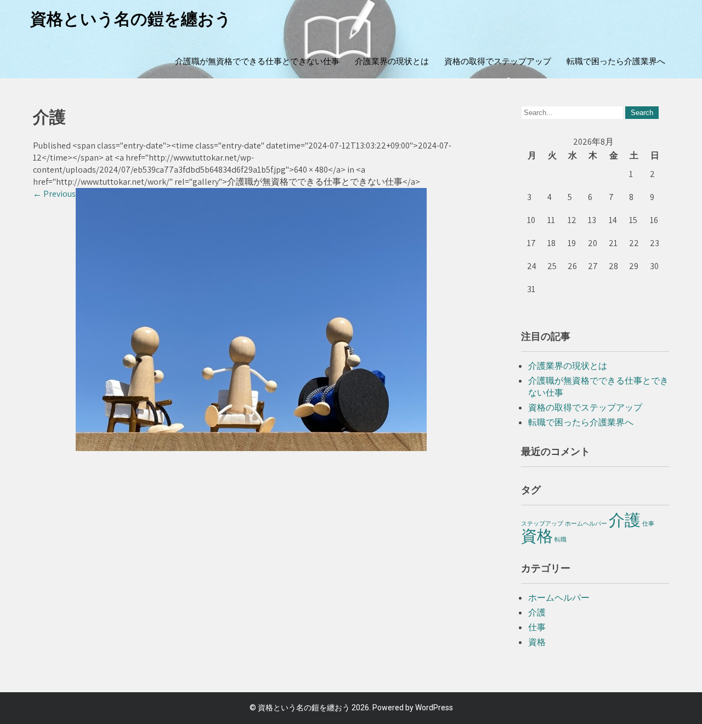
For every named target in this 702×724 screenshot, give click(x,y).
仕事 (648, 523)
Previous (54, 193)
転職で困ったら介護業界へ (616, 61)
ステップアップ (542, 523)
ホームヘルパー (586, 523)
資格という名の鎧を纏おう (130, 18)
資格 (537, 535)
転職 (560, 539)
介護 (625, 519)
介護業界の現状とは (392, 61)
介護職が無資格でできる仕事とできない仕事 (257, 61)
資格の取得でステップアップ (497, 61)
